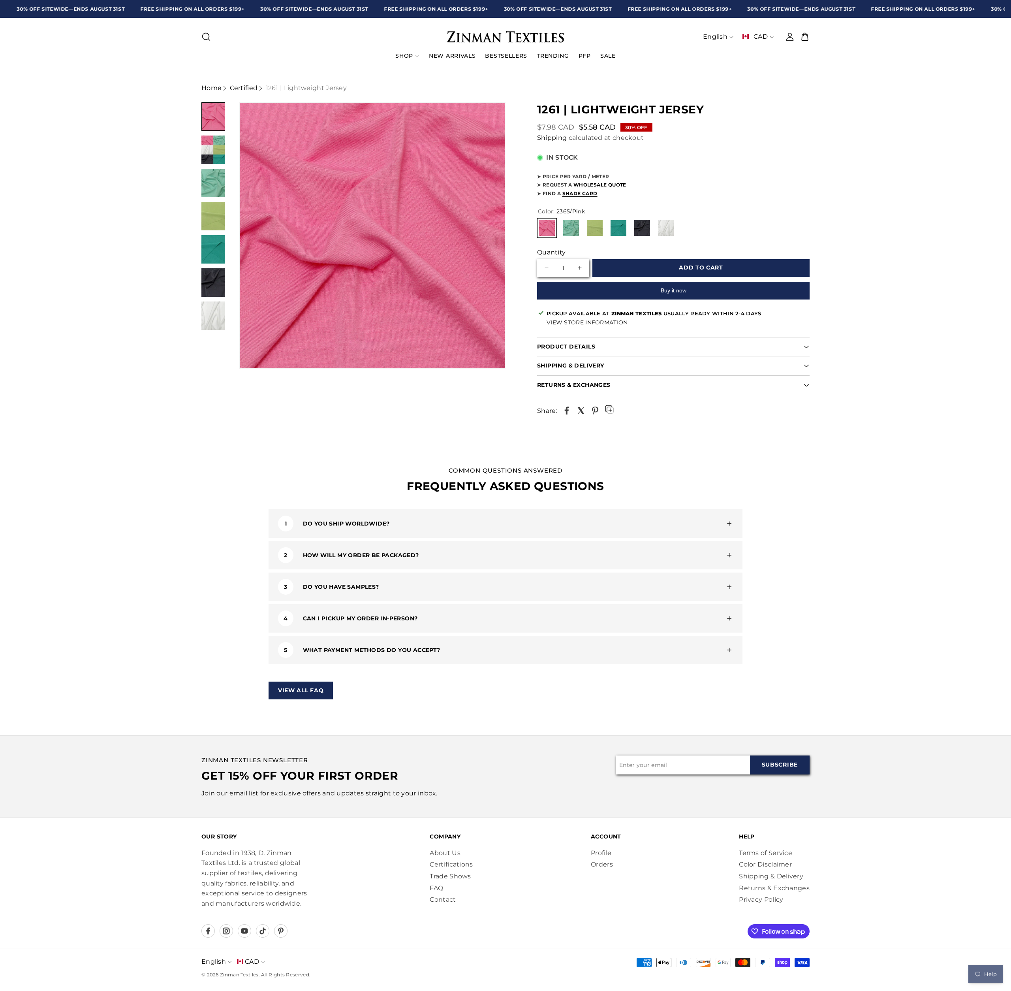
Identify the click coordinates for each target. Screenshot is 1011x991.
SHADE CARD (580, 193)
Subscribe (780, 764)
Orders (602, 864)
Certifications (451, 864)
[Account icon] (790, 36)
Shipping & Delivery (771, 876)
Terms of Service (765, 853)
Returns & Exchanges (774, 888)
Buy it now (673, 290)
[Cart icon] (805, 36)
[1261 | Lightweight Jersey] (566, 410)
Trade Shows (450, 876)
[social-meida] (208, 931)
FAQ (436, 888)
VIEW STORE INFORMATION (587, 322)
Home (211, 88)
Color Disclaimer (765, 864)
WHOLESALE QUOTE (599, 185)
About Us (445, 853)
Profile (601, 853)
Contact (443, 899)
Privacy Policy (761, 899)
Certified (244, 88)
